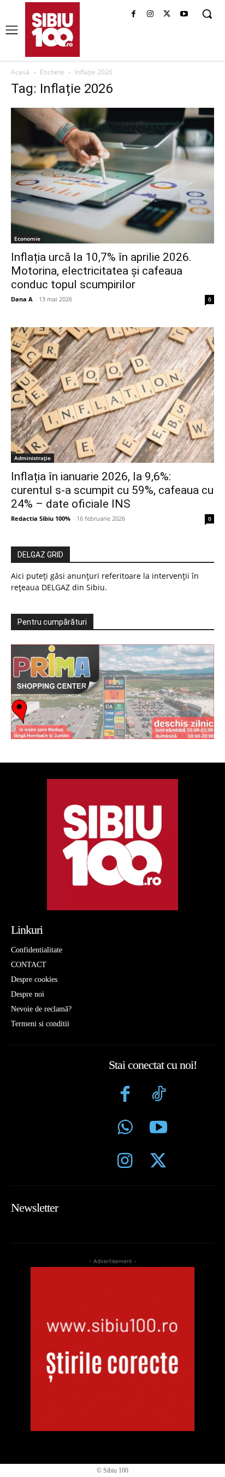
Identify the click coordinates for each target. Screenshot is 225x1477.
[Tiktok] (158, 1095)
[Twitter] (158, 1162)
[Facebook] (133, 14)
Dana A (22, 299)
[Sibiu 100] (52, 29)
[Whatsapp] (125, 1128)
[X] (166, 14)
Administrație (32, 458)
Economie (27, 238)
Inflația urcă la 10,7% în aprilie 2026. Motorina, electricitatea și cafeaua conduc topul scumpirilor (101, 271)
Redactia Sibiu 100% (40, 518)
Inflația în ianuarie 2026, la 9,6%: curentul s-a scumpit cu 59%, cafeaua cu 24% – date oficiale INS (112, 490)
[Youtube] (183, 14)
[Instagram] (150, 14)
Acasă (20, 72)
